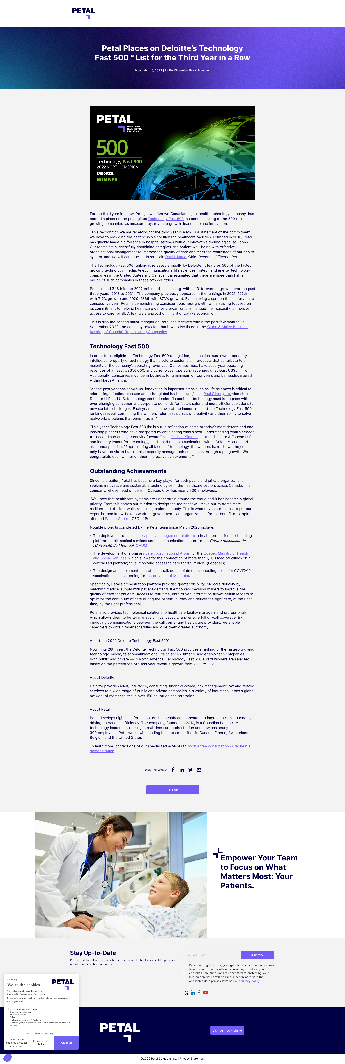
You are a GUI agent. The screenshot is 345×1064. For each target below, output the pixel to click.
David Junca (175, 257)
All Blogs (172, 790)
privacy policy (249, 981)
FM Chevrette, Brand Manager (189, 70)
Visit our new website (227, 1030)
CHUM (141, 545)
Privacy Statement (192, 1058)
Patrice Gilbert (117, 518)
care (167, 553)
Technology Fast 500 (166, 219)
